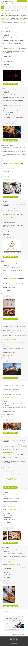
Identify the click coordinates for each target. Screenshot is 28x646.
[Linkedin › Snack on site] (10, 420)
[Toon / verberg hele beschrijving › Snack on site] (15, 404)
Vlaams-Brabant (6, 151)
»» (11, 28)
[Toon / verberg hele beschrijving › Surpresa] (15, 281)
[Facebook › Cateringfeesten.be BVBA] (7, 180)
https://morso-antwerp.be (12, 509)
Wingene (13, 330)
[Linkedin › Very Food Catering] (10, 237)
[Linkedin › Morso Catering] (10, 528)
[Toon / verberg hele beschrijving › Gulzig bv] (15, 108)
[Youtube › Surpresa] (13, 296)
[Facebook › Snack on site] (7, 420)
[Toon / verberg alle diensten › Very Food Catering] (15, 226)
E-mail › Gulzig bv (7, 102)
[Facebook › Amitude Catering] (7, 583)
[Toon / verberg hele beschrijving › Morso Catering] (15, 512)
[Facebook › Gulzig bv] (7, 123)
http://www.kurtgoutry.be (12, 454)
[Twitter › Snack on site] (4, 420)
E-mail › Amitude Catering (8, 561)
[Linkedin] (17, 639)
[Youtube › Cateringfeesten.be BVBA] (13, 180)
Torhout (13, 553)
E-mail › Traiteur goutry (8, 452)
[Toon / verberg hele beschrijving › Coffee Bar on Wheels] (15, 345)
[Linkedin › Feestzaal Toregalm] (10, 67)
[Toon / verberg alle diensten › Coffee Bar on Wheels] (15, 349)
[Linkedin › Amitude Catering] (10, 583)
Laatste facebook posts (8, 61)
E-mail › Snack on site (7, 397)
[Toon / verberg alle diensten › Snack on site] (15, 408)
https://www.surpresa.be (12, 278)
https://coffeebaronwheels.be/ (13, 342)
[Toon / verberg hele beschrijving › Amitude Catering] (15, 567)
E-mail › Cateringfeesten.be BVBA (10, 160)
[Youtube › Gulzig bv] (13, 123)
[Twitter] (11, 639)
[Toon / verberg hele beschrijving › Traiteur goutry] (15, 458)
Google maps (19, 37)
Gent (12, 94)
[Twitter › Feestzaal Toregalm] (4, 67)
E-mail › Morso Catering (8, 506)
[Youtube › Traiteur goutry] (13, 471)
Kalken (12, 267)
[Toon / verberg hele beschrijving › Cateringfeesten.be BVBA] (15, 166)
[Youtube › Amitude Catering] (13, 583)
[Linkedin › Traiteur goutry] (10, 471)
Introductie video (19, 117)
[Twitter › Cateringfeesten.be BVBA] (4, 180)
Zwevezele (13, 444)
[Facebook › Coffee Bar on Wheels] (7, 361)
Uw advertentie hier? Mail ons (14, 629)
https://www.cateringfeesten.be (13, 163)
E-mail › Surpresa (6, 275)
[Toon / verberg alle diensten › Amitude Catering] (15, 571)
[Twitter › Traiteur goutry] (4, 471)
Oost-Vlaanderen (6, 37)
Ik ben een (22, 1)
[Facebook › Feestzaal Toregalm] (7, 67)
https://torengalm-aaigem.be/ (13, 48)
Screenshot (23, 48)
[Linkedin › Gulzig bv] (10, 123)
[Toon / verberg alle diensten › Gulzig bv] (15, 111)
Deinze (12, 208)
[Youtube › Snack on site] (13, 420)
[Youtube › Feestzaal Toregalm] (13, 67)
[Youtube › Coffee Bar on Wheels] (13, 361)
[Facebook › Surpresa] (7, 296)
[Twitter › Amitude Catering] (4, 583)
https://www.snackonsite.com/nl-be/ (14, 399)
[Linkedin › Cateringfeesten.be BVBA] (10, 180)
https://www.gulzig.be (11, 105)
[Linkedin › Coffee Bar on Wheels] (10, 361)
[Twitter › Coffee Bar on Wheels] (4, 361)
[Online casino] (14, 616)
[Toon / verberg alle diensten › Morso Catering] (15, 516)
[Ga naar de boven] (26, 84)
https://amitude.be (11, 564)
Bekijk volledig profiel (10, 83)
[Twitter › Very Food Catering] (4, 237)
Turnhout (10, 389)
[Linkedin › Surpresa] (10, 296)
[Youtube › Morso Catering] (13, 528)
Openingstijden (7, 171)
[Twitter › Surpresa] (4, 296)
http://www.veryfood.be (12, 220)
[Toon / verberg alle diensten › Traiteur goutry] (15, 462)
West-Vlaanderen (6, 330)
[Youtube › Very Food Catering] (13, 237)
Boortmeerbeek (14, 151)
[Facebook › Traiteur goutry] (7, 471)
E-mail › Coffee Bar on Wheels (9, 339)
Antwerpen (5, 389)
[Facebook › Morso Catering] (7, 528)
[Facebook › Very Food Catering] (7, 237)
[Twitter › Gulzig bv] (4, 123)
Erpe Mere (13, 37)
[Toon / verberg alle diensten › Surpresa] (15, 284)
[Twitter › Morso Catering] (4, 528)
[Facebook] (14, 639)
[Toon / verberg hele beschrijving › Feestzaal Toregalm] (15, 52)
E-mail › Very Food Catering (9, 217)
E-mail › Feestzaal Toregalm (9, 45)
